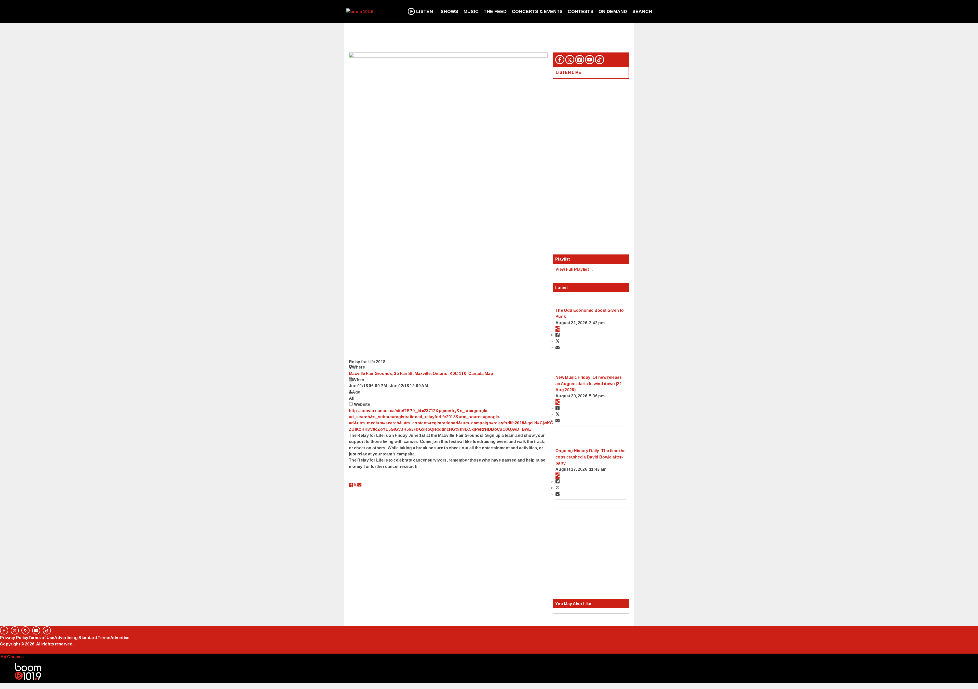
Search (642, 11)
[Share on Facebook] (351, 485)
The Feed (495, 11)
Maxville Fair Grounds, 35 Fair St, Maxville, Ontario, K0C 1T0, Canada (417, 373)
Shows (449, 11)
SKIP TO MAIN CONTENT (109, 8)
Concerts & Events (537, 11)
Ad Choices (12, 656)
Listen (424, 11)
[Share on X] (355, 485)
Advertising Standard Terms (82, 637)
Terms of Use (42, 637)
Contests (580, 11)
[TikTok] (599, 59)
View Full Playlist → (574, 269)
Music (471, 11)
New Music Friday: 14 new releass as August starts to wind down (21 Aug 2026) (588, 383)
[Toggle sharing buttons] (557, 329)
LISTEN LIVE (568, 72)
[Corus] (2, 649)
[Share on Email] (359, 485)
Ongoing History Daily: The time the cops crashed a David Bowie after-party (590, 456)
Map (489, 373)
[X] (569, 59)
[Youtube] (589, 59)
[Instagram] (579, 59)
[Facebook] (559, 59)
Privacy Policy (14, 637)
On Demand (613, 11)
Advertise (120, 637)
